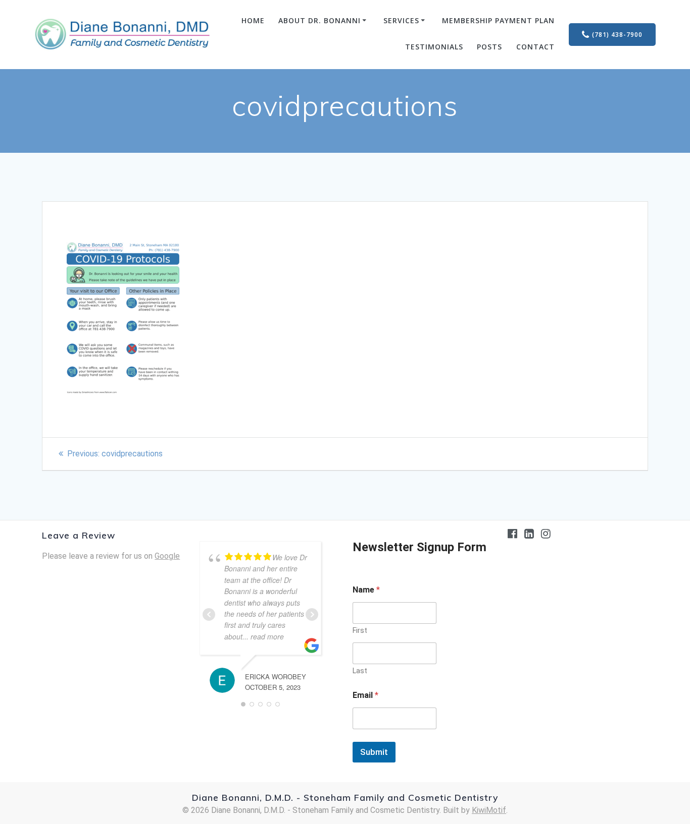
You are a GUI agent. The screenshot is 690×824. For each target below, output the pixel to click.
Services (401, 20)
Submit (374, 752)
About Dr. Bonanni (319, 20)
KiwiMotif (489, 810)
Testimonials (434, 46)
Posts (489, 46)
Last (360, 671)
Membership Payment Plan (498, 20)
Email (365, 695)
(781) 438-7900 (617, 34)
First (360, 630)
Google (167, 556)
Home (253, 20)
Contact (535, 46)
